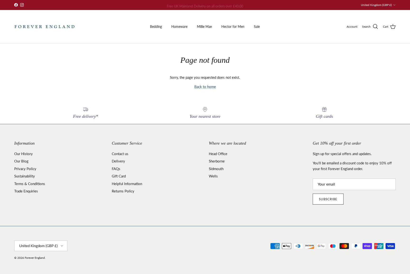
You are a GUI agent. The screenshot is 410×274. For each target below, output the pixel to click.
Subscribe (328, 199)
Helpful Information (127, 183)
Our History (23, 154)
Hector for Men (232, 26)
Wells (213, 176)
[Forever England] (44, 27)
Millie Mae (204, 26)
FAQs (116, 168)
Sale (257, 26)
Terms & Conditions (29, 183)
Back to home (205, 86)
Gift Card (119, 176)
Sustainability (24, 176)
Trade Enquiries (26, 191)
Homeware (179, 26)
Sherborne (217, 161)
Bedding (156, 26)
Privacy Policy (25, 168)
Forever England (35, 257)
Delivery (118, 161)
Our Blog (21, 161)
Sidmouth (216, 168)
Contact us (120, 154)
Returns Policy (123, 191)
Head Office (218, 154)
